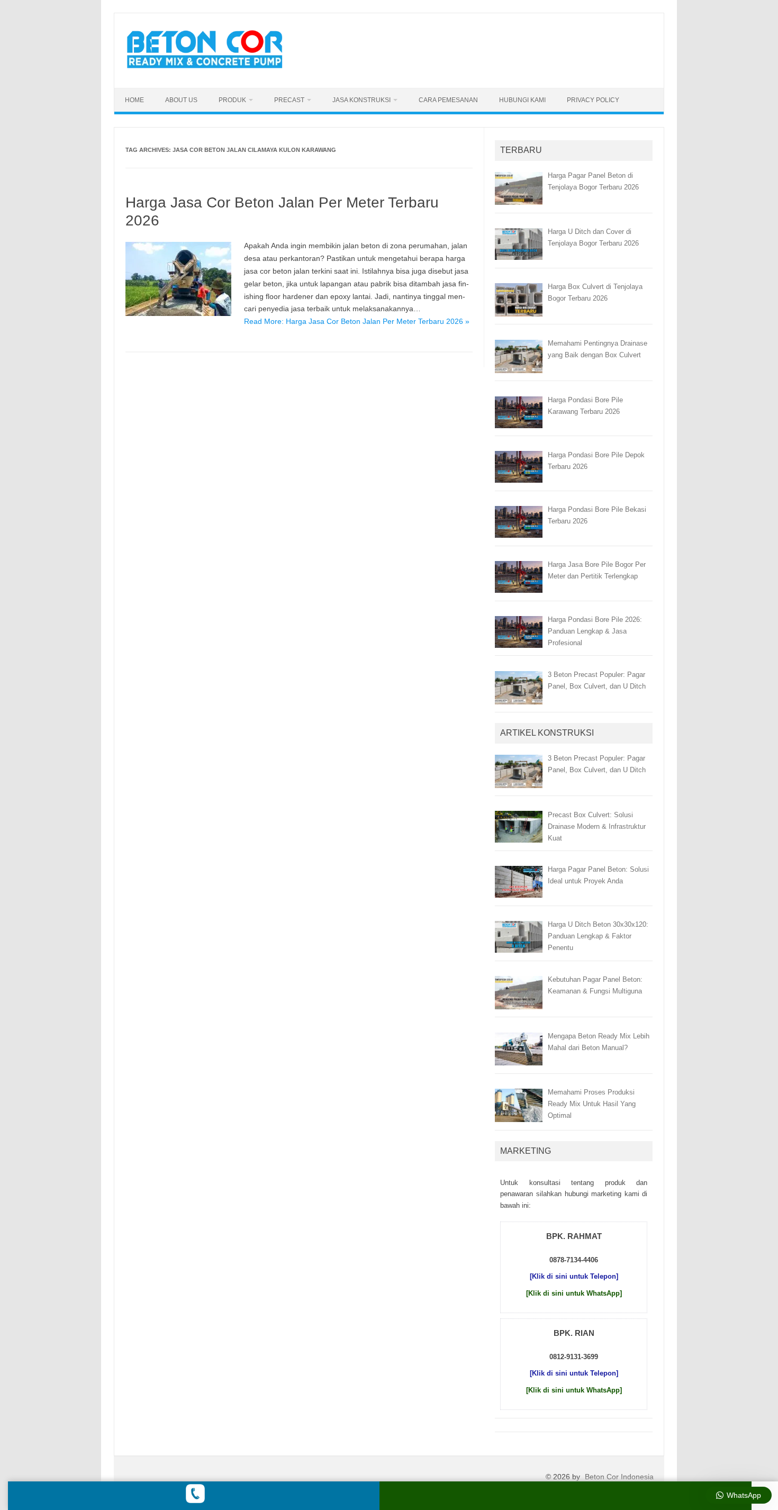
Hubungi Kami (522, 100)
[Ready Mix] (210, 70)
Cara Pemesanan (448, 100)
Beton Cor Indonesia (619, 1476)
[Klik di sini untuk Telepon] (574, 1276)
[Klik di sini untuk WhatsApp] (574, 1293)
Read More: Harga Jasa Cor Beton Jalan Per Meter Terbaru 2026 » (356, 321)
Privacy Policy (593, 100)
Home (134, 100)
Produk (232, 100)
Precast (289, 100)
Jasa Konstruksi (361, 100)
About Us (181, 100)
